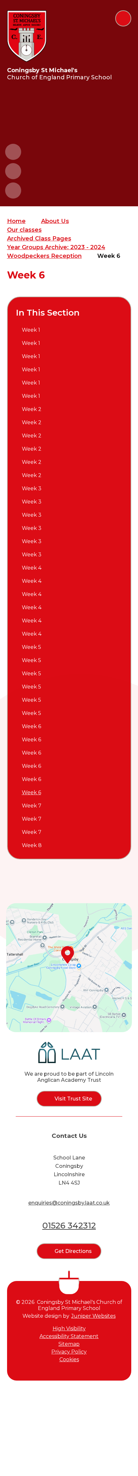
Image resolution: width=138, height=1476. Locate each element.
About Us (55, 221)
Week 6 (108, 255)
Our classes (24, 229)
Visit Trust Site (73, 1099)
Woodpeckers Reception (44, 255)
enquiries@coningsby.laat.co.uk (69, 1203)
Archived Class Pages (39, 238)
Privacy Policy (69, 1352)
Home (16, 221)
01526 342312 (69, 1225)
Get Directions (73, 1251)
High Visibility (69, 1328)
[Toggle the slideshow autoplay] (13, 190)
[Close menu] (123, 18)
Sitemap (69, 1344)
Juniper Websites (93, 1316)
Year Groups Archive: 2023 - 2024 (56, 247)
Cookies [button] (69, 1359)
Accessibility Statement (69, 1336)
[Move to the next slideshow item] (13, 171)
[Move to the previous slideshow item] (13, 152)
